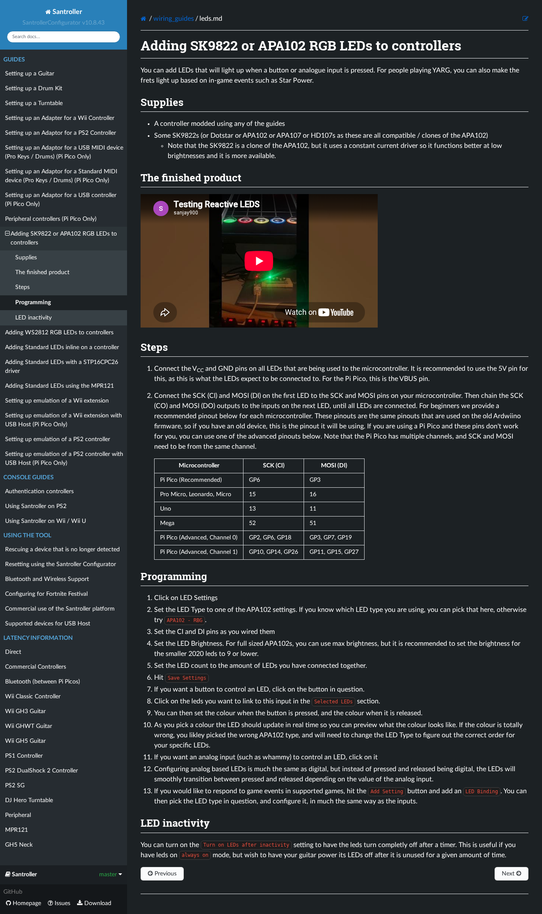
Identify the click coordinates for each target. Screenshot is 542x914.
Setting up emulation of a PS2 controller (57, 439)
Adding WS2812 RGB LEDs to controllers (59, 333)
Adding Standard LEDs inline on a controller (62, 347)
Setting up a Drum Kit (33, 89)
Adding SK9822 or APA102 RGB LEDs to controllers (64, 238)
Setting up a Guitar (29, 74)
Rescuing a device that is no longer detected (62, 550)
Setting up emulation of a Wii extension (57, 401)
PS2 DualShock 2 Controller (41, 771)
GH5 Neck (19, 845)
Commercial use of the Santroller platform (60, 609)
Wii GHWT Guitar (28, 726)
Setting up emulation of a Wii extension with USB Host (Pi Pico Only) (63, 420)
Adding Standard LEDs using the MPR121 (59, 386)
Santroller (66, 11)
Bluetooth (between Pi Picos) (42, 682)
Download (97, 903)
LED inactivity (33, 318)
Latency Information (38, 638)
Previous (165, 874)
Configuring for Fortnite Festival (46, 594)
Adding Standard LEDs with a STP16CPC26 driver (61, 366)
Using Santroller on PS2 (35, 506)
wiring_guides (173, 18)
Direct (13, 652)
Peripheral (18, 815)
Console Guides (28, 478)
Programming (33, 303)
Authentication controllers (39, 492)
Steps (22, 287)
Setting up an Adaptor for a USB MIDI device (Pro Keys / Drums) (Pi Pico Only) (64, 152)
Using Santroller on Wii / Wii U (45, 521)
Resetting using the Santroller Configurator (60, 564)
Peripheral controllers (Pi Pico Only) (51, 219)
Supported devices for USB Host (47, 624)
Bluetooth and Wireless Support (47, 579)
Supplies (26, 258)
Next (509, 874)
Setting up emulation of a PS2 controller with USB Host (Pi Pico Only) (64, 458)
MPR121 (16, 830)
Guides (14, 60)
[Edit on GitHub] (525, 19)
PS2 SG (15, 786)
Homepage (26, 903)
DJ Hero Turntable (29, 800)
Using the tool (27, 536)
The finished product (42, 272)
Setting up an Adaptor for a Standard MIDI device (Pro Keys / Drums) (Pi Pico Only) (61, 176)
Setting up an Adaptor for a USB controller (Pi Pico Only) (60, 199)
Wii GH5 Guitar (25, 741)
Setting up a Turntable (34, 103)
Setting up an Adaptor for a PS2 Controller (60, 133)
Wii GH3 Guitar (25, 711)
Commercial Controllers (35, 667)
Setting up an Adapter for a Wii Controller (59, 118)
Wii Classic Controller (33, 697)
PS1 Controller (24, 756)
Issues (61, 903)
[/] (144, 18)
